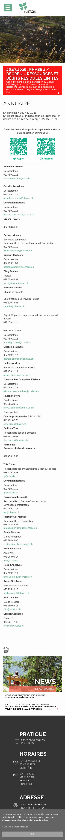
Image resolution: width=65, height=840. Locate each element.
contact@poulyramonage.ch (17, 544)
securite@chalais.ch (13, 306)
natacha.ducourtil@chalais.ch (18, 267)
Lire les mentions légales (16, 827)
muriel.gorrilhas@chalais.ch (17, 342)
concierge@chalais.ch (14, 424)
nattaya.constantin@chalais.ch (19, 214)
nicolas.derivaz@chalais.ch (17, 250)
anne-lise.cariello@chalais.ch (18, 198)
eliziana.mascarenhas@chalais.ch (21, 391)
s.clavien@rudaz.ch (13, 625)
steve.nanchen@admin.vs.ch (18, 407)
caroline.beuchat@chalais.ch (18, 178)
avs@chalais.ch (11, 560)
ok (32, 834)
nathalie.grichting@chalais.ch (18, 358)
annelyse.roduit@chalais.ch (17, 576)
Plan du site (29, 743)
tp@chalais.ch (10, 476)
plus (51, 709)
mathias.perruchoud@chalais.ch (20, 528)
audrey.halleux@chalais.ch (17, 375)
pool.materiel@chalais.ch (16, 593)
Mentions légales (33, 740)
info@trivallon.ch (12, 609)
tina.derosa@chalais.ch (15, 440)
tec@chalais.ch (11, 512)
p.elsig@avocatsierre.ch (15, 283)
